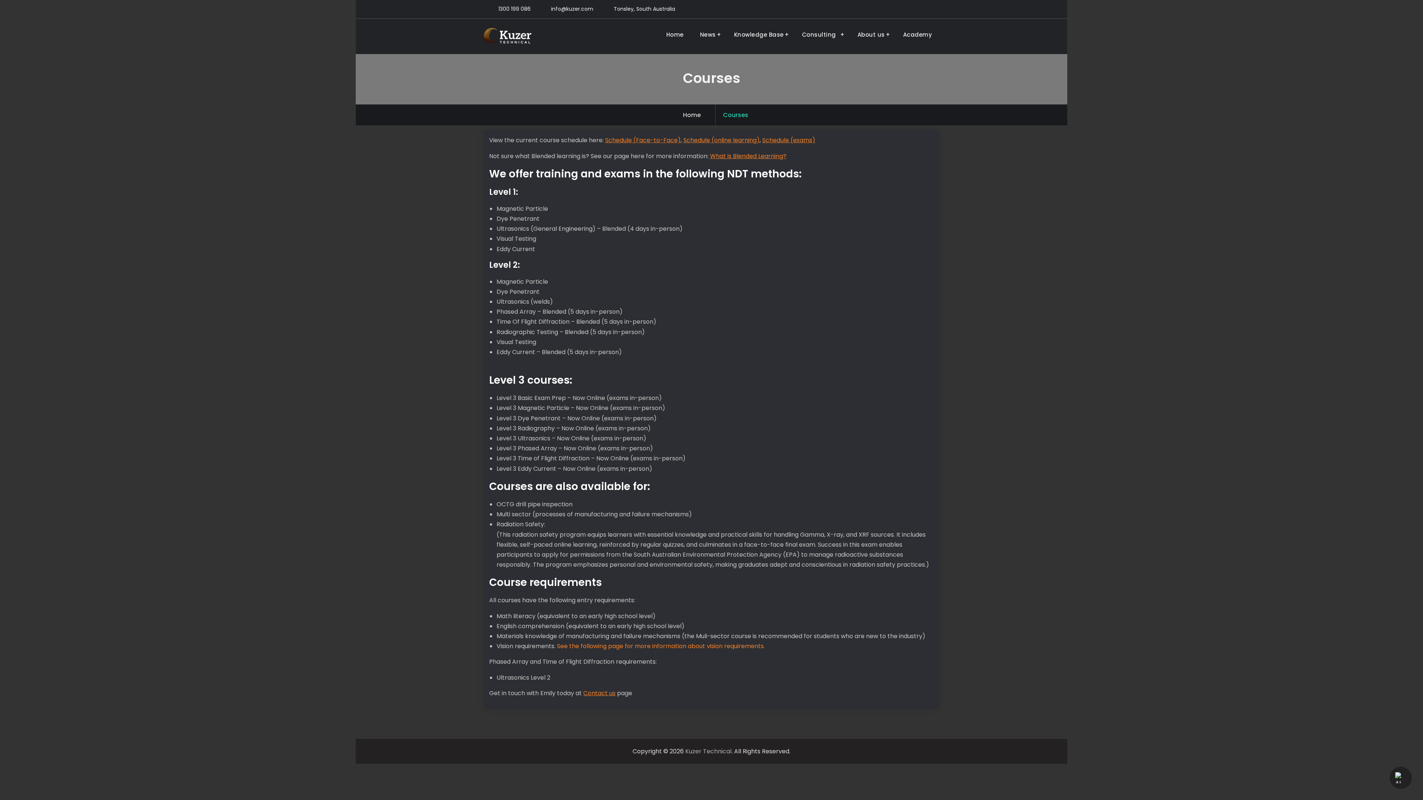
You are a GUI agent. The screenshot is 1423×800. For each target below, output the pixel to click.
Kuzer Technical (708, 751)
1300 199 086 (514, 9)
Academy (917, 35)
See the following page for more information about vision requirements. (661, 646)
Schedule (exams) (788, 140)
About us (871, 35)
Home (675, 35)
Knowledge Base (759, 35)
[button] (1401, 778)
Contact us (599, 693)
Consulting (820, 35)
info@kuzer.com (572, 9)
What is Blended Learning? (748, 156)
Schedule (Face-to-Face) (643, 140)
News (708, 35)
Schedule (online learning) (721, 140)
